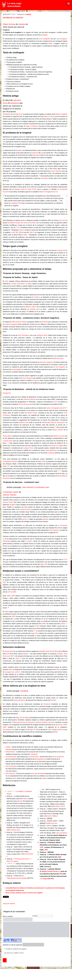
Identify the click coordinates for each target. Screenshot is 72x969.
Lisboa (29, 541)
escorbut (44, 178)
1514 (55, 402)
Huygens (13, 504)
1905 (13, 616)
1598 (20, 232)
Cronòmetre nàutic (10, 492)
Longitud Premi (28, 448)
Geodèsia (24, 691)
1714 (55, 192)
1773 (65, 559)
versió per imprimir (9, 903)
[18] (35, 630)
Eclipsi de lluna (9, 24)
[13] (64, 509)
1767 (8, 466)
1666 (33, 222)
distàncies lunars (57, 358)
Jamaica (21, 24)
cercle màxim (55, 171)
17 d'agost (44, 878)
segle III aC (18, 114)
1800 (8, 596)
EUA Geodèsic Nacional (46, 722)
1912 (38, 626)
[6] (59, 299)
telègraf (27, 717)
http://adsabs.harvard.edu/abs (17, 878)
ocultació (7, 324)
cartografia (46, 39)
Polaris (24, 798)
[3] (10, 170)
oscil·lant (34, 773)
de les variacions (58, 756)
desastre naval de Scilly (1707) (25, 189)
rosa (24, 378)
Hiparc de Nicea (49, 116)
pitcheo (24, 519)
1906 (43, 623)
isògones (36, 380)
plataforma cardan (30, 307)
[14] (21, 579)
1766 (43, 461)
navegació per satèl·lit (12, 672)
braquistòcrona (41, 759)
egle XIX (19, 717)
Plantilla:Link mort (51, 823)
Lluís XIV (62, 220)
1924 (63, 623)
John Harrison (28, 487)
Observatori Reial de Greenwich (53, 422)
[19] (20, 658)
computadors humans (10, 461)
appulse (14, 324)
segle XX (32, 729)
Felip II (21, 230)
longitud (44, 35)
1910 (17, 658)
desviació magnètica (46, 362)
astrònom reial (23, 422)
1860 (4, 727)
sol (42, 153)
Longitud (28, 14)
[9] (55, 427)
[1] (55, 128)
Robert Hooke (32, 413)
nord (20, 801)
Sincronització (7, 729)
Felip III (31, 232)
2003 (61, 874)
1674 (64, 408)
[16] (8, 607)
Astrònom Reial (42, 335)
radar (10, 669)
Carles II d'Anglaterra (53, 408)
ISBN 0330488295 (61, 833)
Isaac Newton (58, 430)
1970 (49, 729)
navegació (63, 39)
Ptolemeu (9, 749)
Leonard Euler (7, 441)
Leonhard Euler (33, 756)
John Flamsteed (23, 335)
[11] (58, 470)
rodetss (44, 778)
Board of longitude (46, 192)
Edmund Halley (21, 322)
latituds (57, 114)
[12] (60, 470)
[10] (8, 442)
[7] (16, 342)
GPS (57, 669)
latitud (50, 43)
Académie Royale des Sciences (19, 222)
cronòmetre (63, 525)
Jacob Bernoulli (11, 756)
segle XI (29, 126)
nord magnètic (60, 367)
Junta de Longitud (57, 445)
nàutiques (51, 453)
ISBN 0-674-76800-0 (51, 816)
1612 (6, 281)
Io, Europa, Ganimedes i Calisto (20, 283)
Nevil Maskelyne (51, 450)
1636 (25, 235)
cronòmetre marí (42, 487)
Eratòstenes (14, 103)
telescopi (45, 322)
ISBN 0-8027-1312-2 (58, 806)
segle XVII (43, 564)
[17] (66, 623)
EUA (7, 654)
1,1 (14, 791)
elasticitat (34, 754)
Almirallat (6, 541)
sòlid (14, 778)
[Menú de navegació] (68, 3)
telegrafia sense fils (45, 651)
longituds (64, 114)
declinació (34, 153)
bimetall (42, 773)
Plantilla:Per (7, 393)
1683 (13, 322)
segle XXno (35, 633)
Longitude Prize (16, 203)
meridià (53, 700)
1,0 (11, 791)
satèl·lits (60, 729)
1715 (18, 227)
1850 (14, 592)
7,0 (11, 863)
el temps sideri (61, 250)
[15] (31, 589)
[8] (66, 407)
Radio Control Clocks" (50, 871)
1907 (12, 656)
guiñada (45, 519)
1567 (13, 232)
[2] (53, 152)
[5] (10, 229)
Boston (26, 654)
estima (38, 155)
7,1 (14, 863)
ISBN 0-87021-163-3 (13, 830)
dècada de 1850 (61, 724)
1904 (56, 651)
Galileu (8, 747)
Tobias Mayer (7, 436)
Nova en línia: (24, 893)
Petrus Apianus (24, 404)
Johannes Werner (30, 399)
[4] (39, 175)
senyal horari (9, 651)
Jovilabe (32, 309)
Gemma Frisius (8, 502)
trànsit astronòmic (19, 700)
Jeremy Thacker (9, 495)
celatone (37, 297)
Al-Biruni (35, 126)
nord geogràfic (16, 369)
